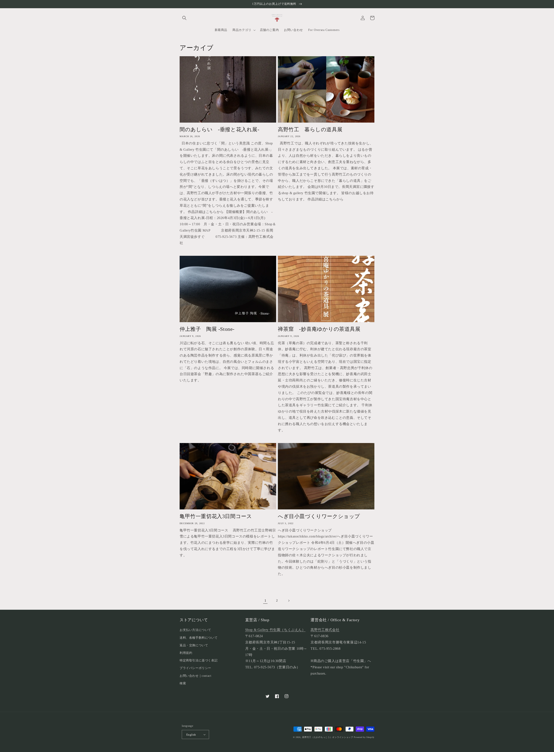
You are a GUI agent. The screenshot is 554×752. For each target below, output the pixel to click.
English (191, 734)
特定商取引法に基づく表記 (198, 660)
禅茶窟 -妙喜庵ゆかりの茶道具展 (319, 329)
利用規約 (186, 652)
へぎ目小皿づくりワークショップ (319, 516)
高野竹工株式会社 (325, 630)
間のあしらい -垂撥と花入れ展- (219, 129)
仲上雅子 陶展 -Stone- (207, 329)
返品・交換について (194, 645)
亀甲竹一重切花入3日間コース (218, 516)
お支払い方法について (195, 630)
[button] (184, 18)
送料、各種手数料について (198, 637)
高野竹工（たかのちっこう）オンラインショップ (327, 737)
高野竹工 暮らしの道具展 (310, 129)
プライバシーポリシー (195, 668)
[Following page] (288, 600)
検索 (183, 683)
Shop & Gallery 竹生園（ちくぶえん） (275, 630)
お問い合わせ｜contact (195, 675)
